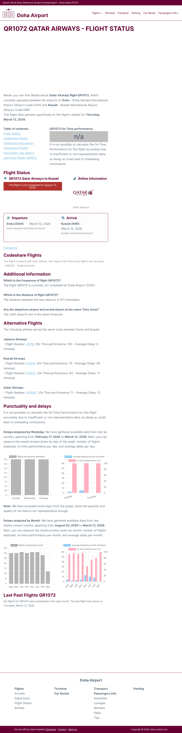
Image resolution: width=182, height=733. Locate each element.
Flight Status (12, 133)
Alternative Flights (16, 148)
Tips (97, 717)
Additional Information (19, 143)
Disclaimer (51, 729)
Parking (136, 12)
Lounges (99, 703)
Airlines (19, 708)
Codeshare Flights (16, 138)
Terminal (110, 12)
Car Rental (149, 12)
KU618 (30, 363)
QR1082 (31, 392)
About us (72, 729)
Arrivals (20, 693)
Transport (123, 12)
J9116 (30, 344)
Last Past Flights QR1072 (20, 158)
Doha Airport (32, 15)
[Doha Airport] (8, 13)
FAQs (97, 713)
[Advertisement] (91, 64)
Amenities (100, 698)
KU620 (31, 373)
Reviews (99, 708)
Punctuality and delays (19, 153)
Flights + (97, 12)
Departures (22, 698)
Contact (62, 729)
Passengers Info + (168, 12)
